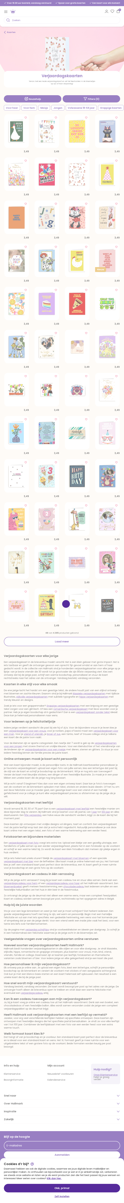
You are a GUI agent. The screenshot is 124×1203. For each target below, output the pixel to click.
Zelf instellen (62, 1196)
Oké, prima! (62, 1188)
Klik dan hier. (54, 1178)
